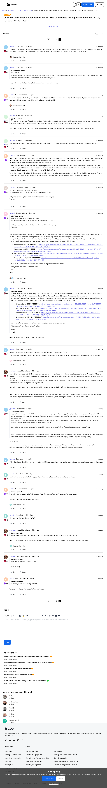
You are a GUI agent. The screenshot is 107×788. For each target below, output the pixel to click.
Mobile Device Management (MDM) (37, 758)
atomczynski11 (14, 720)
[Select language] (78, 5)
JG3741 (12, 116)
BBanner (12, 155)
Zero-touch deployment (33, 755)
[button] (4, 5)
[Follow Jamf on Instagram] (18, 740)
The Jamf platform (31, 751)
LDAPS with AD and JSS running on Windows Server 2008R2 (25, 681)
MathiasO (13, 187)
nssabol (12, 213)
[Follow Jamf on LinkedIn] (10, 740)
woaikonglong (13, 702)
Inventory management (33, 765)
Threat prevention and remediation (66, 761)
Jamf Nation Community (13, 758)
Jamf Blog (8, 761)
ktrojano (11, 714)
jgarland (12, 46)
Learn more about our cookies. (91, 774)
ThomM (11, 708)
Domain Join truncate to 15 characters (17, 668)
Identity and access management (65, 755)
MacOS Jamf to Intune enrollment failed (18, 675)
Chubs (11, 696)
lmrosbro (12, 474)
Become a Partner (11, 768)
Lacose (12, 95)
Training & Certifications (13, 755)
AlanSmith (13, 371)
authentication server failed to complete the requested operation (27, 656)
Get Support (12, 10)
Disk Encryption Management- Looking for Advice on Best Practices (28, 662)
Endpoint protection (60, 758)
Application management (34, 761)
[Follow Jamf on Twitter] (6, 740)
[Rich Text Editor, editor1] (53, 628)
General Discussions (25, 10)
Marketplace (9, 765)
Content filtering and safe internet (65, 765)
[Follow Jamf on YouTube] (14, 740)
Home (4, 10)
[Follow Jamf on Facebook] (22, 740)
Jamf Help (8, 751)
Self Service (58, 751)
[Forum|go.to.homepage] (12, 4)
